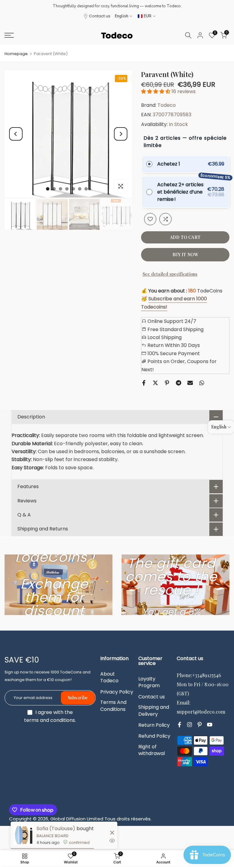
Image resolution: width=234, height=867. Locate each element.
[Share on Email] (190, 383)
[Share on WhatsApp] (201, 383)
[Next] (120, 134)
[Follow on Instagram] (189, 724)
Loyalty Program (149, 682)
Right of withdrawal (151, 750)
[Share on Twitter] (155, 383)
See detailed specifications (170, 274)
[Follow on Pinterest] (199, 724)
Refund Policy (154, 736)
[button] (156, 91)
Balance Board (53, 836)
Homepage (16, 54)
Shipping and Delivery (153, 710)
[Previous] (16, 134)
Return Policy (154, 725)
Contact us (99, 16)
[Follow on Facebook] (179, 724)
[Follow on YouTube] (209, 724)
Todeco (167, 105)
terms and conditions (49, 720)
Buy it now (185, 254)
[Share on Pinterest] (167, 383)
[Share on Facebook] (144, 383)
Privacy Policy (116, 692)
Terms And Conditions (113, 705)
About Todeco (109, 677)
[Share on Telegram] (178, 383)
